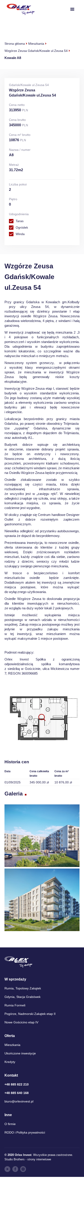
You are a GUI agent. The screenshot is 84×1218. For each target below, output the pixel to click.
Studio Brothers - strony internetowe (27, 1159)
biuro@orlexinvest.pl (18, 1101)
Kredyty (9, 1062)
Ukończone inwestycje (20, 1053)
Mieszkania (36, 43)
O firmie (10, 1124)
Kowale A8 (12, 58)
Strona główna (14, 43)
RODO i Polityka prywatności (24, 1132)
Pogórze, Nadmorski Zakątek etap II (30, 1014)
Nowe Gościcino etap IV (21, 1022)
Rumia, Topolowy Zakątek (22, 988)
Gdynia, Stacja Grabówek (22, 997)
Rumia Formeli (14, 1005)
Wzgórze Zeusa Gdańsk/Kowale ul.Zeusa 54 (36, 51)
